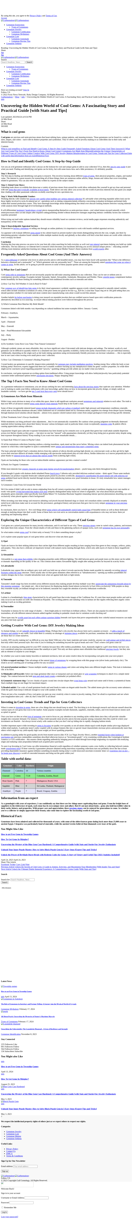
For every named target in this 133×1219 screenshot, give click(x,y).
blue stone (28, 597)
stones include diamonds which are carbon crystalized (58, 408)
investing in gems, (23, 707)
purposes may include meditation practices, (75, 364)
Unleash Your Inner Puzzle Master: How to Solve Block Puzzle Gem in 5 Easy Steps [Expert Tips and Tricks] (49, 850)
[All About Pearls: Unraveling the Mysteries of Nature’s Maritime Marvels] (4, 1011)
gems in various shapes (57, 667)
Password (5, 1202)
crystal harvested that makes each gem (31, 491)
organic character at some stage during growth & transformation (48, 469)
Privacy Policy (36, 16)
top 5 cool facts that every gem (44, 391)
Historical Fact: (43, 156)
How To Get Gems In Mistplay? (15, 839)
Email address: (7, 1166)
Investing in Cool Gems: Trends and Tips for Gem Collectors (102, 153)
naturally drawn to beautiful (33, 631)
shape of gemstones (58, 660)
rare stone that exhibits (23, 559)
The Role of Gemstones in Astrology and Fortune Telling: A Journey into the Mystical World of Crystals (38, 1004)
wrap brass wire (80, 681)
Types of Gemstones (9, 1021)
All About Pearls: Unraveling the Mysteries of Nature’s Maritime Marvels (28, 1016)
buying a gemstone (21, 228)
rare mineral (95, 244)
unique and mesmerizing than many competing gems (77, 446)
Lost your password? (9, 1217)
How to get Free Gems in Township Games (19, 834)
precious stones (89, 525)
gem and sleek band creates (44, 676)
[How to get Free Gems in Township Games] (9, 986)
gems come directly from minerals (44, 404)
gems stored (35, 233)
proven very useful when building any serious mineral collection (56, 199)
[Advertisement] (22, 7)
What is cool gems (8, 149)
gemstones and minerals (93, 401)
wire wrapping (91, 674)
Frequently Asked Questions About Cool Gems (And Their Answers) (94, 149)
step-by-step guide (117, 167)
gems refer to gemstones (15, 275)
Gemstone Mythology (10, 1009)
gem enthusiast (11, 260)
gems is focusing (44, 726)
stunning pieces (71, 633)
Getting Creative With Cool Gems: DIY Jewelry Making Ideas (52, 153)
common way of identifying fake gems (21, 288)
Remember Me (10, 1207)
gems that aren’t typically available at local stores (29, 190)
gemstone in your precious (116, 503)
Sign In (26, 90)
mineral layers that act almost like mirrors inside (33, 456)
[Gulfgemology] (15, 20)
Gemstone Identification (11, 1034)
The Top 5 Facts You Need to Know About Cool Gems (37, 151)
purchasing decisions (45, 375)
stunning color (106, 424)
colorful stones (109, 277)
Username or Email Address (12, 1198)
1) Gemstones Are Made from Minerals (76, 151)
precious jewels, (112, 649)
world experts (98, 249)
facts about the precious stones (86, 387)
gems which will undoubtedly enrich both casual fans (69, 510)
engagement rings (13, 748)
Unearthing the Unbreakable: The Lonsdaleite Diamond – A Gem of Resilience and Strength (34, 1029)
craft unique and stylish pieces (118, 640)
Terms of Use (51, 16)
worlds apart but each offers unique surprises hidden (39, 617)
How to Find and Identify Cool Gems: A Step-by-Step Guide (41, 149)
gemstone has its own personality (116, 528)
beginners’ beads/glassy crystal (29, 210)
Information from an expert (26, 156)
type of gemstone (35, 716)
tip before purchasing (23, 297)
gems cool (24, 532)
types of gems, (89, 176)
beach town (55, 473)
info (2, 99)
